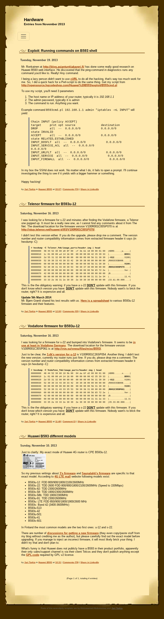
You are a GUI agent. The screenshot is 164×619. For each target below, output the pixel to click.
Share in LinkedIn (90, 189)
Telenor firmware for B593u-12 (52, 204)
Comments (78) (71, 562)
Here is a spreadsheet (95, 300)
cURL (74, 78)
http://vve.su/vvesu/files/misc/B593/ (77, 348)
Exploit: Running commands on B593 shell (62, 51)
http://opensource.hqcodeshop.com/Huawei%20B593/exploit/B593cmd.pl (69, 85)
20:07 (58, 189)
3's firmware (68, 473)
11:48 (58, 421)
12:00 (58, 311)
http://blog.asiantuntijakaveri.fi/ (63, 66)
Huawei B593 (45, 189)
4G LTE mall (62, 476)
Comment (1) (69, 421)
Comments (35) (71, 311)
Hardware (33, 19)
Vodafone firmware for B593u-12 (54, 326)
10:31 (58, 562)
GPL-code (32, 554)
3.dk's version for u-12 (61, 354)
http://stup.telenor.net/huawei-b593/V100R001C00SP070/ (58, 229)
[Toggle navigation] (23, 36)
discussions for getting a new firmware (73, 533)
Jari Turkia (29, 189)
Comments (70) (71, 189)
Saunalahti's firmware (96, 473)
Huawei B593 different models (52, 436)
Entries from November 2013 (44, 24)
